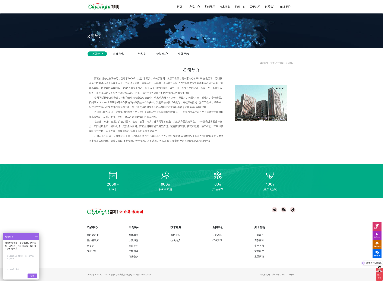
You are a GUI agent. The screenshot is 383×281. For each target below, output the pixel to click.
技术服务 (224, 6)
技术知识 (175, 240)
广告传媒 (133, 251)
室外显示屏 (93, 240)
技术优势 (91, 251)
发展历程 (259, 256)
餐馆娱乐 (133, 245)
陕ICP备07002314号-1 (283, 274)
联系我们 (270, 6)
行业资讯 (217, 240)
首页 (179, 6)
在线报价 (285, 6)
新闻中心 (240, 6)
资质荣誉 (259, 240)
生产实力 (259, 245)
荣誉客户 (259, 251)
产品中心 (194, 6)
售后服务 (175, 234)
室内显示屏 (93, 234)
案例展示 (209, 6)
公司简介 (290, 63)
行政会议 (133, 256)
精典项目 (133, 234)
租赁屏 (90, 245)
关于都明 (255, 6)
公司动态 (217, 234)
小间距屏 (133, 240)
